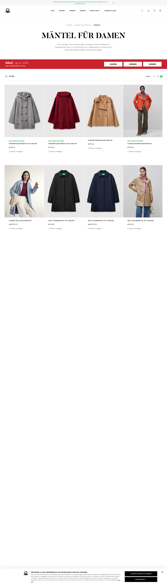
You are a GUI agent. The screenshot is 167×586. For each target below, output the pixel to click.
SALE (53, 10)
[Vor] (113, 3)
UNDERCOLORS (110, 10)
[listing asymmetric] (154, 76)
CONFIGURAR (140, 579)
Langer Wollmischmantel (20, 220)
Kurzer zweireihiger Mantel (100, 140)
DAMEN (62, 10)
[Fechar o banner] (162, 572)
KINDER (83, 10)
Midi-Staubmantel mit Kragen (61, 220)
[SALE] (83, 64)
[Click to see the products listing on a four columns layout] (157, 76)
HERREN (72, 10)
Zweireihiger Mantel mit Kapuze (23, 143)
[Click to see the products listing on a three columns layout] (161, 76)
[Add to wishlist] (8, 87)
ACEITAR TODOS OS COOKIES (141, 574)
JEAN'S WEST (95, 10)
